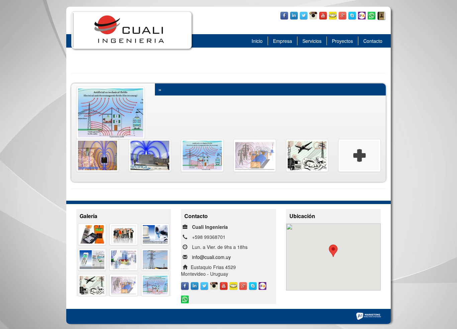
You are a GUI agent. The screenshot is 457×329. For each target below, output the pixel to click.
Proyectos (342, 41)
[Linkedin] (294, 12)
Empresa (282, 41)
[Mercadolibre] (333, 12)
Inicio (257, 41)
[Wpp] (372, 12)
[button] (333, 251)
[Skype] (352, 12)
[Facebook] (284, 12)
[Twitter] (304, 12)
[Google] (343, 12)
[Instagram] (313, 12)
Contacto (372, 41)
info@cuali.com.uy (211, 257)
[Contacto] (381, 12)
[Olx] (362, 12)
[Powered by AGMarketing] (368, 315)
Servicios (312, 41)
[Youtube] (323, 12)
